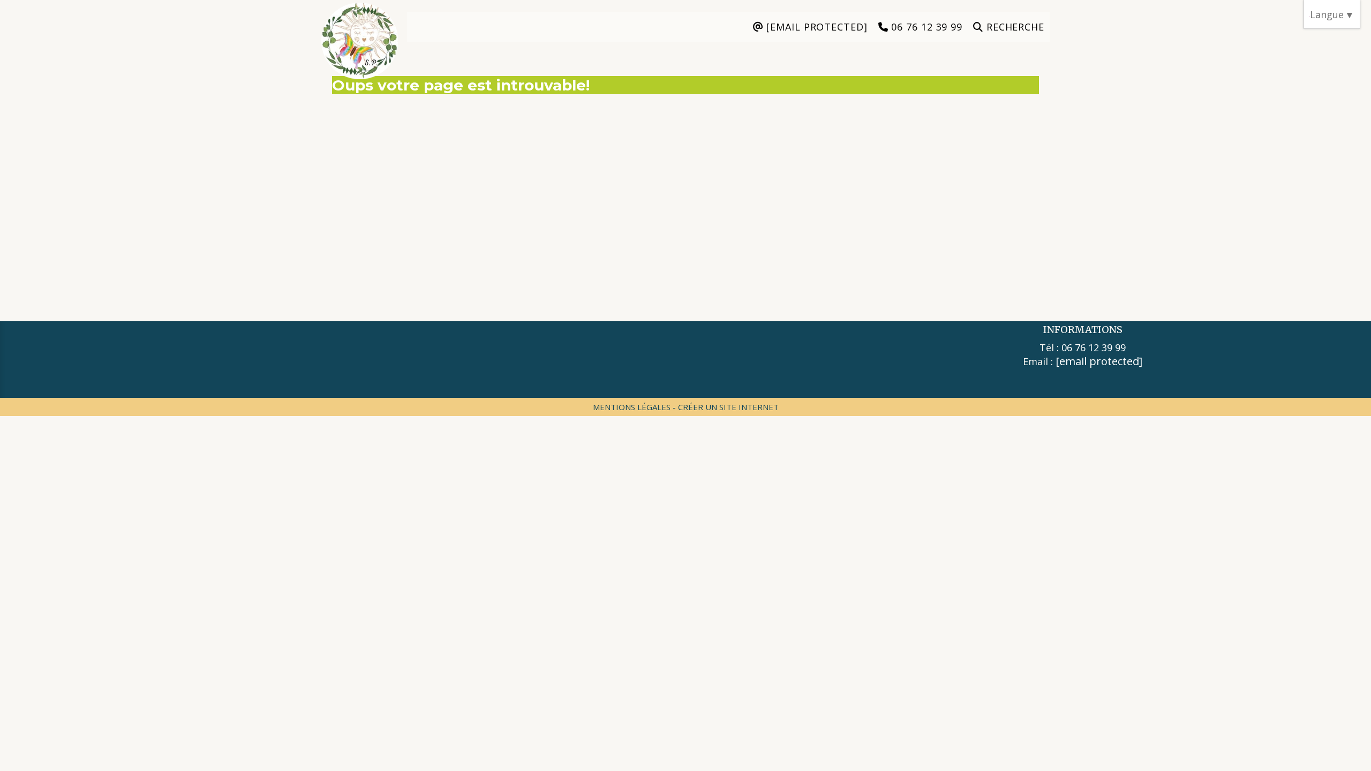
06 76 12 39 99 (1093, 347)
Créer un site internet (728, 407)
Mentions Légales (632, 407)
